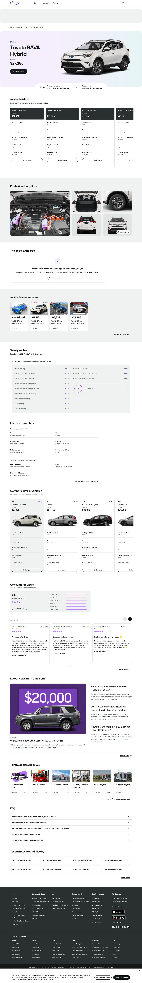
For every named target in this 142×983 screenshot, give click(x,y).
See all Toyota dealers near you (118, 799)
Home (12, 27)
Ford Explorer (56, 957)
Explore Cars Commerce (120, 898)
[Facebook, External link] (117, 927)
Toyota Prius (15, 947)
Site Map (74, 919)
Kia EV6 (115, 957)
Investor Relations (58, 967)
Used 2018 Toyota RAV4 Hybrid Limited (37, 322)
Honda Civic (35, 947)
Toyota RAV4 (15, 944)
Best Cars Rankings (38, 908)
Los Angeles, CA (97, 905)
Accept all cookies (121, 977)
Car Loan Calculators (78, 898)
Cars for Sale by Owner (19, 908)
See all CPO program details (85, 481)
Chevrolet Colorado (98, 957)
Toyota (26, 27)
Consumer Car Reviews (39, 898)
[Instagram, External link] (125, 927)
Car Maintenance (77, 915)
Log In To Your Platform (119, 902)
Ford (53, 940)
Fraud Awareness (98, 967)
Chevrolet (95, 940)
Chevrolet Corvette (98, 944)
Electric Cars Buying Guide (20, 921)
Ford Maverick (56, 944)
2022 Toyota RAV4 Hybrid (52, 869)
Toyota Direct (38, 784)
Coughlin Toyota (122, 784)
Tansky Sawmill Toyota (80, 786)
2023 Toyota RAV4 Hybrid (52, 860)
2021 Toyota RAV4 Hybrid (82, 860)
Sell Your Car (56, 898)
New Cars (15, 902)
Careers (71, 967)
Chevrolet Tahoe (97, 954)
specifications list (92, 272)
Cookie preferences (103, 977)
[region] (71, 975)
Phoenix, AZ (95, 908)
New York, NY (96, 919)
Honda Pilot (35, 954)
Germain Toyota (60, 784)
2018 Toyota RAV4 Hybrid (113, 869)
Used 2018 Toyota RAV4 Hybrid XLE (56, 322)
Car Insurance (76, 912)
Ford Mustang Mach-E (59, 954)
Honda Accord (36, 951)
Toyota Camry (16, 954)
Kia (114, 940)
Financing (15, 924)
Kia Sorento (116, 947)
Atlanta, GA (95, 912)
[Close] (139, 970)
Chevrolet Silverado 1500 (100, 947)
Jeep (73, 940)
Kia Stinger (116, 951)
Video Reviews (36, 919)
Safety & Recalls (37, 912)
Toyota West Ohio (17, 786)
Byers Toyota (100, 784)
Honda (34, 940)
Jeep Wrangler (77, 944)
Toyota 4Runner (17, 957)
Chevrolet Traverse (98, 951)
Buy (28, 3)
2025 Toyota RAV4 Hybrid (21, 860)
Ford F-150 (55, 951)
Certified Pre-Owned (18, 905)
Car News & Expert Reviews (40, 902)
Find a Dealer (16, 912)
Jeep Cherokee (77, 957)
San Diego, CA (96, 922)
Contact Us (45, 967)
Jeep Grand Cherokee (79, 947)
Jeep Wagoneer (77, 951)
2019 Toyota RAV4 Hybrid (113, 860)
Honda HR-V (36, 957)
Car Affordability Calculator (80, 902)
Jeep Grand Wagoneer (79, 954)
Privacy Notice (33, 975)
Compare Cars (36, 905)
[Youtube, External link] (121, 927)
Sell (35, 3)
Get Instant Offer (57, 902)
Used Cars (15, 898)
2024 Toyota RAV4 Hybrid (21, 869)
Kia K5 (115, 954)
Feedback (110, 967)
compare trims (42, 103)
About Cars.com (34, 967)
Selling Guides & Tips (58, 908)
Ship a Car (75, 905)
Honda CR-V (36, 944)
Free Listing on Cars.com (60, 905)
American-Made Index (39, 915)
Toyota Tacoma (16, 951)
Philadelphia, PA (97, 915)
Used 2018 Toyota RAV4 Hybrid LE (16, 322)
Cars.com (87, 975)
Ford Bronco (56, 947)
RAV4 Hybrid (34, 27)
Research (45, 3)
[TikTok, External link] (113, 927)
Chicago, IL (95, 898)
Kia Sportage (117, 944)
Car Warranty (76, 908)
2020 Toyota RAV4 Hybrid (82, 869)
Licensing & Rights (82, 967)
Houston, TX (96, 902)
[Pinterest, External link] (128, 927)
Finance (55, 3)
